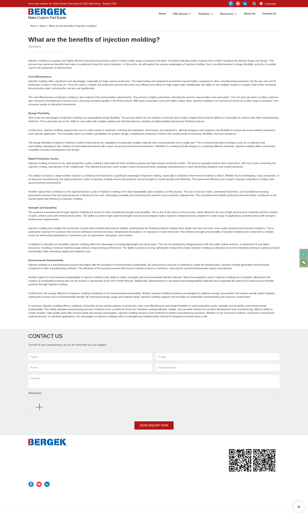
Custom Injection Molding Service (118, 470)
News (43, 25)
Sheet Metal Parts (110, 479)
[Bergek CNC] (303, 254)
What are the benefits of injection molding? (73, 25)
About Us (249, 13)
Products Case (103, 474)
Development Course (107, 502)
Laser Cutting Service (112, 465)
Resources (226, 13)
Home (162, 13)
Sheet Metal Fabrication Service (118, 456)
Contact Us (269, 13)
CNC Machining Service (113, 451)
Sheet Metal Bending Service (116, 460)
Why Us (99, 488)
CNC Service (180, 13)
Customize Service (105, 447)
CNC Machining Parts (112, 484)
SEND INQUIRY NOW (154, 425)
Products (204, 13)
